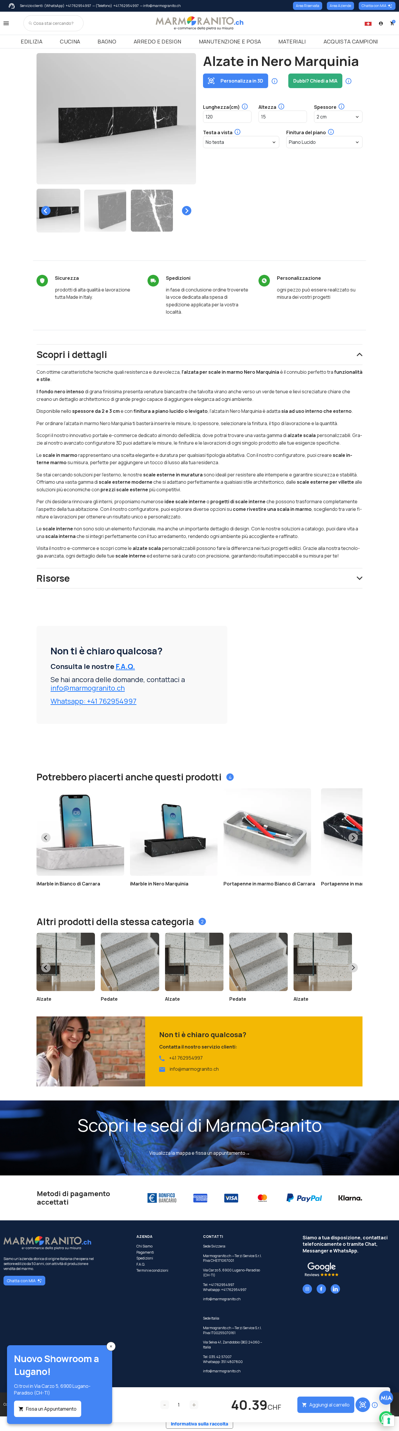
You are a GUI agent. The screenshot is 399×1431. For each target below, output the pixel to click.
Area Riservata (307, 5)
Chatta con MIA (374, 5)
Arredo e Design (157, 41)
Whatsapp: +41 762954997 (93, 701)
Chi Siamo (144, 1246)
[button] (58, 211)
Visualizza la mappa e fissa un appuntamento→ (199, 1153)
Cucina (70, 41)
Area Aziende (340, 5)
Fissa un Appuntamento (51, 1409)
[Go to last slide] (46, 210)
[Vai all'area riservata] (381, 23)
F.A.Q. (125, 666)
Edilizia (31, 41)
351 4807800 (232, 1361)
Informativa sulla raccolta (199, 1424)
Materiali (292, 41)
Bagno (107, 41)
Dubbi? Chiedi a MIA (315, 81)
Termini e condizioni (152, 1270)
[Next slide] (186, 210)
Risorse (53, 578)
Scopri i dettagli (72, 354)
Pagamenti (145, 1252)
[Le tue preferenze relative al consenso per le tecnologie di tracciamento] (388, 1420)
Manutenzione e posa (230, 41)
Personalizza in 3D (242, 81)
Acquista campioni (351, 41)
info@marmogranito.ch (88, 688)
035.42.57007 (220, 1356)
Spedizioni (144, 1258)
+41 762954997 (78, 6)
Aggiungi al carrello (329, 1405)
